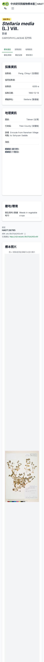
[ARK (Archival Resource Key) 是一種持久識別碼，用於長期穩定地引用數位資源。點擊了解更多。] (25, 234)
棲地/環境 (7, 55)
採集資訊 (18, 49)
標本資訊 (7, 49)
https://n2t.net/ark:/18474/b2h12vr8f (24, 237)
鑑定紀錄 (18, 55)
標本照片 (29, 55)
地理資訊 (28, 49)
